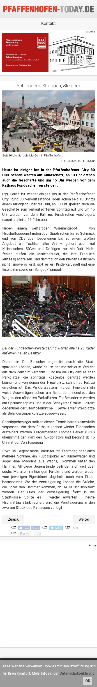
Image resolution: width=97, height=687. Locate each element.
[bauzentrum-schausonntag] (48, 52)
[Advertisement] (48, 595)
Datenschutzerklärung (77, 673)
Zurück (13, 519)
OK (87, 681)
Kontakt (48, 23)
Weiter (84, 519)
